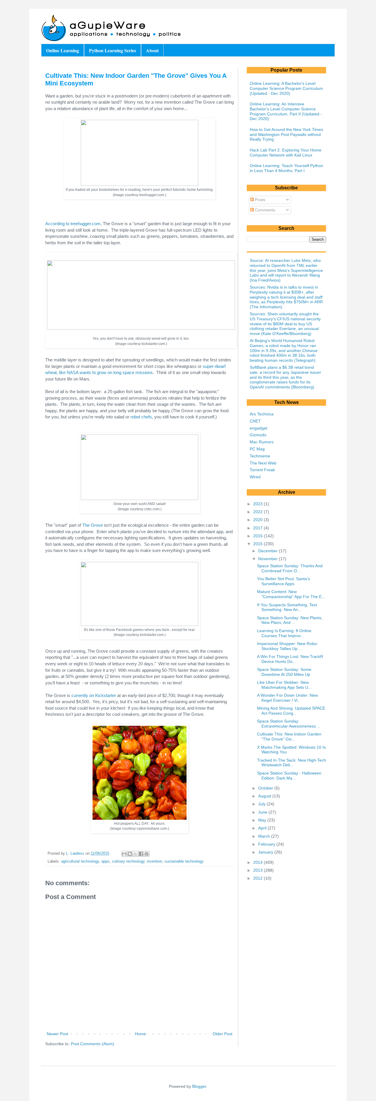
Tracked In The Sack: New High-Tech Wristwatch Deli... (291, 762)
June (263, 812)
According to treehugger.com (72, 223)
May (262, 820)
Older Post (222, 1033)
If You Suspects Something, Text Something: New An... (287, 607)
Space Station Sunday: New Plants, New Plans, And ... (290, 620)
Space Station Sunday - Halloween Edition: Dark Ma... (289, 775)
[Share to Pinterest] (147, 854)
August (265, 796)
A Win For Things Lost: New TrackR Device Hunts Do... (290, 659)
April (263, 828)
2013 (258, 870)
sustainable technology (184, 861)
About (152, 50)
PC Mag (257, 449)
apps (105, 861)
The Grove (92, 525)
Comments (264, 210)
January (266, 852)
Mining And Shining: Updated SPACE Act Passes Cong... (291, 711)
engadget (258, 428)
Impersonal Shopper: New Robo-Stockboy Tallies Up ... (287, 646)
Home (140, 1033)
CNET (255, 421)
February (267, 844)
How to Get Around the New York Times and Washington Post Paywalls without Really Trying (286, 134)
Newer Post (57, 1033)
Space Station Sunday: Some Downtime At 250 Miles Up (284, 672)
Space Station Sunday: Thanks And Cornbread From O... (290, 568)
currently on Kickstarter (93, 695)
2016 (258, 535)
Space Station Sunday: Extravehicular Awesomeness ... (288, 723)
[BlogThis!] (130, 854)
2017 (258, 528)
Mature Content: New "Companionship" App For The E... (291, 594)
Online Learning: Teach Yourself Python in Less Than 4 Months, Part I (286, 168)
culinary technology (128, 861)
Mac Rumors (261, 442)
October (266, 788)
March (264, 836)
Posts (259, 199)
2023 (258, 503)
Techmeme (260, 456)
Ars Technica (261, 414)
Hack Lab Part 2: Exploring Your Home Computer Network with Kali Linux (285, 152)
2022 (258, 511)
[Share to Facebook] (141, 854)
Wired (255, 476)
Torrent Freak (262, 469)
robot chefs (141, 416)
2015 (258, 543)
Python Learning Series (112, 50)
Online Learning (62, 50)
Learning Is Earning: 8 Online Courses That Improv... (284, 633)
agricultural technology (80, 861)
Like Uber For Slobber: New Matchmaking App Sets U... (284, 685)
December (268, 550)
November (268, 558)
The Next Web (263, 463)
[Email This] (124, 854)
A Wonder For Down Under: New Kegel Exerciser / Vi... (287, 698)
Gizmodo (258, 434)
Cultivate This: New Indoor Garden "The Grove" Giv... (289, 736)
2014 (258, 862)
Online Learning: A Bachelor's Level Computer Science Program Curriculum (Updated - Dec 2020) (286, 88)
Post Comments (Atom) (92, 1043)
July (262, 804)
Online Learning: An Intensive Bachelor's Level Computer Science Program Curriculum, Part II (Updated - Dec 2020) (286, 111)
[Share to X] (135, 854)
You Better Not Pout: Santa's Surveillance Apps (283, 581)
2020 (258, 519)
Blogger (199, 1086)
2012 (258, 878)
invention (154, 861)
